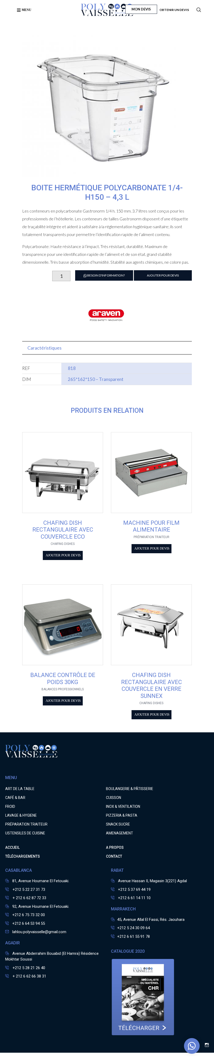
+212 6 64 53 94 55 (28, 923)
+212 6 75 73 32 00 (28, 914)
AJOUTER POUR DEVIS (163, 275)
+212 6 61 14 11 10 (134, 898)
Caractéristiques (44, 348)
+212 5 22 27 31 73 (28, 889)
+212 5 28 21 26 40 (28, 967)
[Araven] (107, 332)
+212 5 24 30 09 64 (133, 928)
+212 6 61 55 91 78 (133, 936)
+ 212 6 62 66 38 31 (28, 976)
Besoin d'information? (106, 275)
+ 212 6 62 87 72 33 (28, 898)
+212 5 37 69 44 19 (134, 889)
